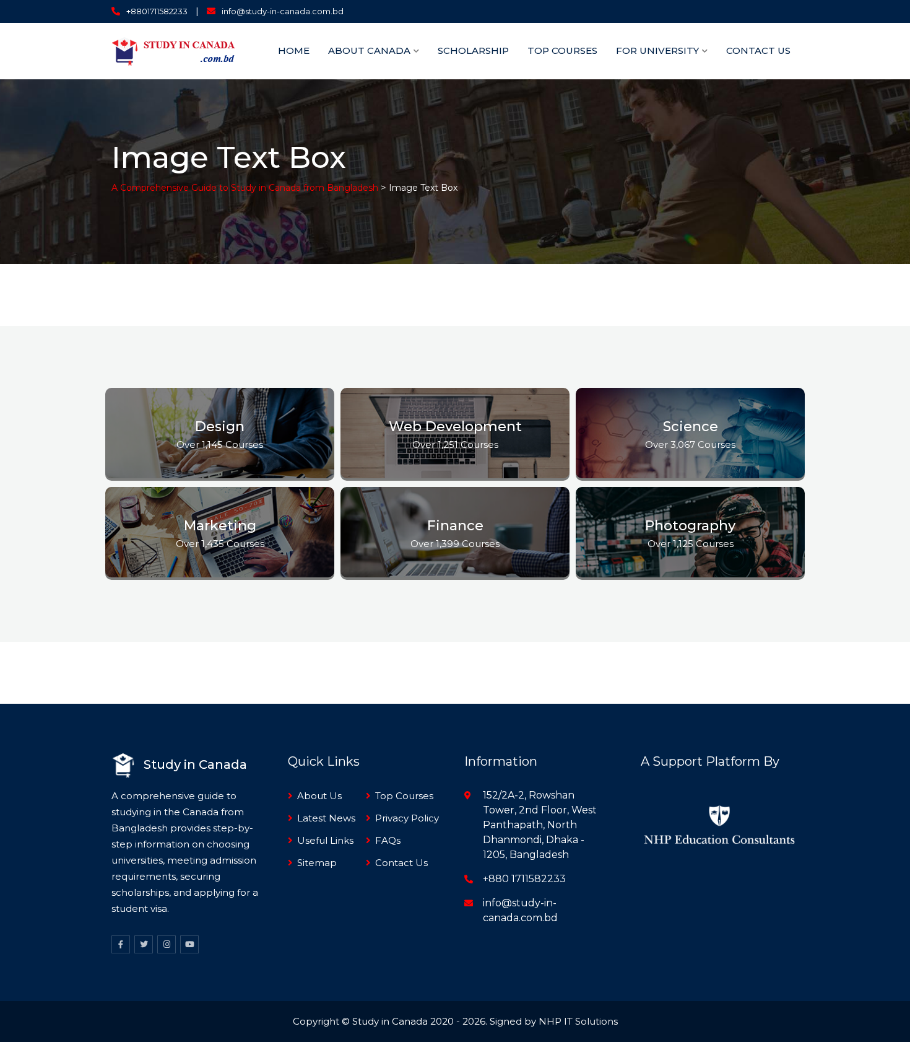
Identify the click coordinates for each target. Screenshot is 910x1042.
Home (294, 50)
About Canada (369, 50)
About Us (319, 796)
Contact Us (758, 50)
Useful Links (325, 840)
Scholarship (473, 50)
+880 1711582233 (524, 879)
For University (657, 50)
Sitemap (317, 863)
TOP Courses (562, 50)
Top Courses (404, 796)
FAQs (388, 840)
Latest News (326, 818)
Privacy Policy (407, 818)
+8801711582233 (157, 11)
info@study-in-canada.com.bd (283, 11)
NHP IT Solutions (578, 1021)
